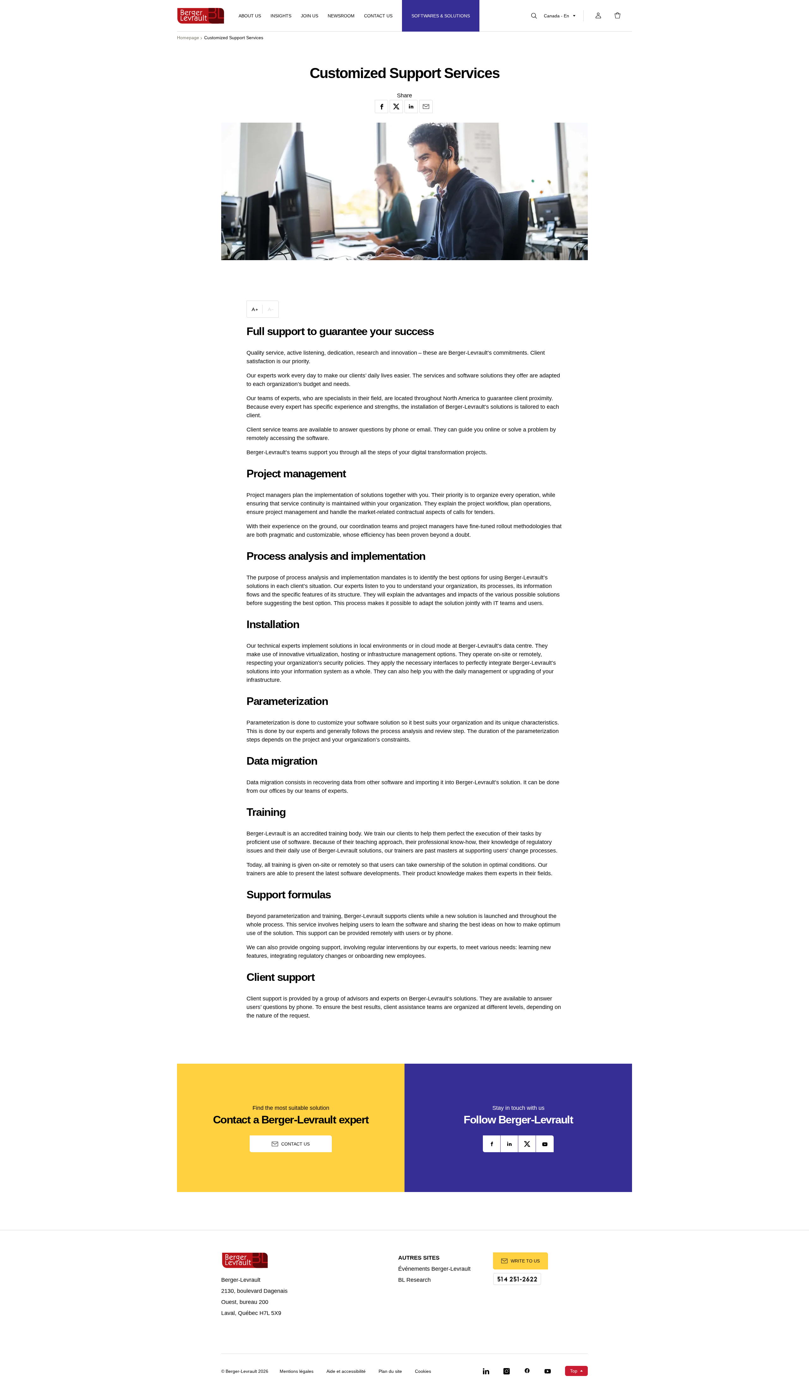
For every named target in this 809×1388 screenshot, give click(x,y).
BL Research (414, 1280)
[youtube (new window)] (545, 1143)
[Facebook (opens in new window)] (527, 1371)
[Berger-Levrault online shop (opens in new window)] (617, 15)
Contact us (295, 1143)
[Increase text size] (254, 309)
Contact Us (378, 15)
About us (250, 15)
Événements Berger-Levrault (434, 1269)
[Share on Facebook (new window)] (381, 106)
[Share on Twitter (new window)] (396, 106)
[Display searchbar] (534, 16)
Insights (281, 15)
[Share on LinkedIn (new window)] (411, 106)
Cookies (423, 1371)
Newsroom (341, 15)
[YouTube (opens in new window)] (547, 1371)
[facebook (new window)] (492, 1143)
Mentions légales (296, 1371)
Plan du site (390, 1371)
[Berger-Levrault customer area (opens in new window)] (598, 15)
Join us (309, 15)
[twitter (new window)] (527, 1143)
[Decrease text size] (270, 309)
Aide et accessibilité (346, 1371)
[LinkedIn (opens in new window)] (486, 1371)
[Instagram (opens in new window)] (506, 1371)
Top (573, 1370)
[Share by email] (426, 106)
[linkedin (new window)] (509, 1143)
